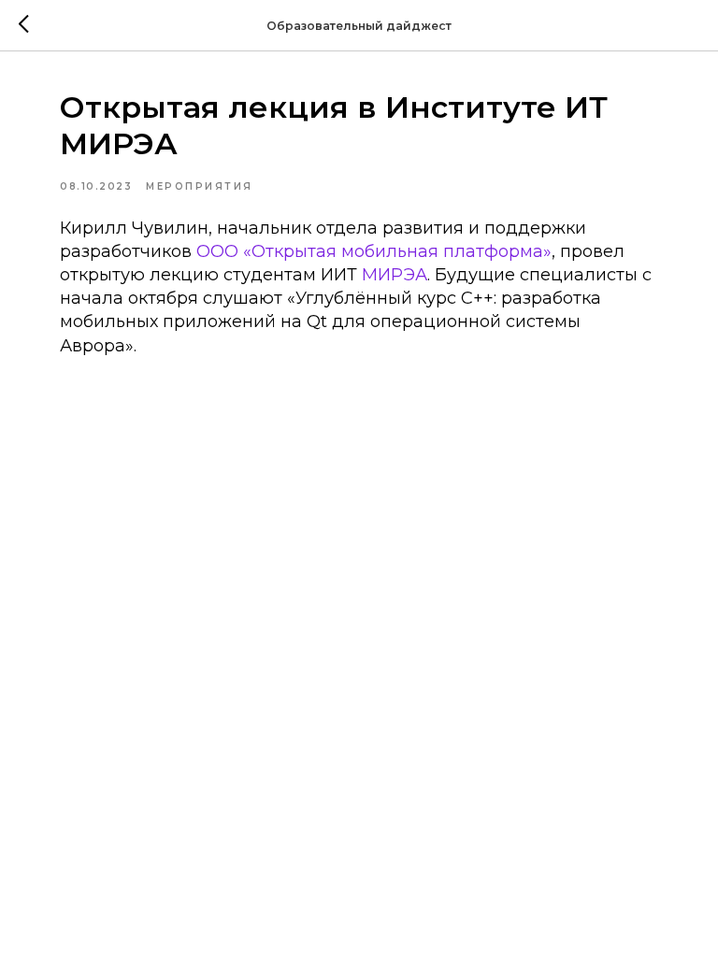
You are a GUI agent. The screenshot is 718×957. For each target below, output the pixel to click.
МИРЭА (394, 274)
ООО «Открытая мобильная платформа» (374, 251)
